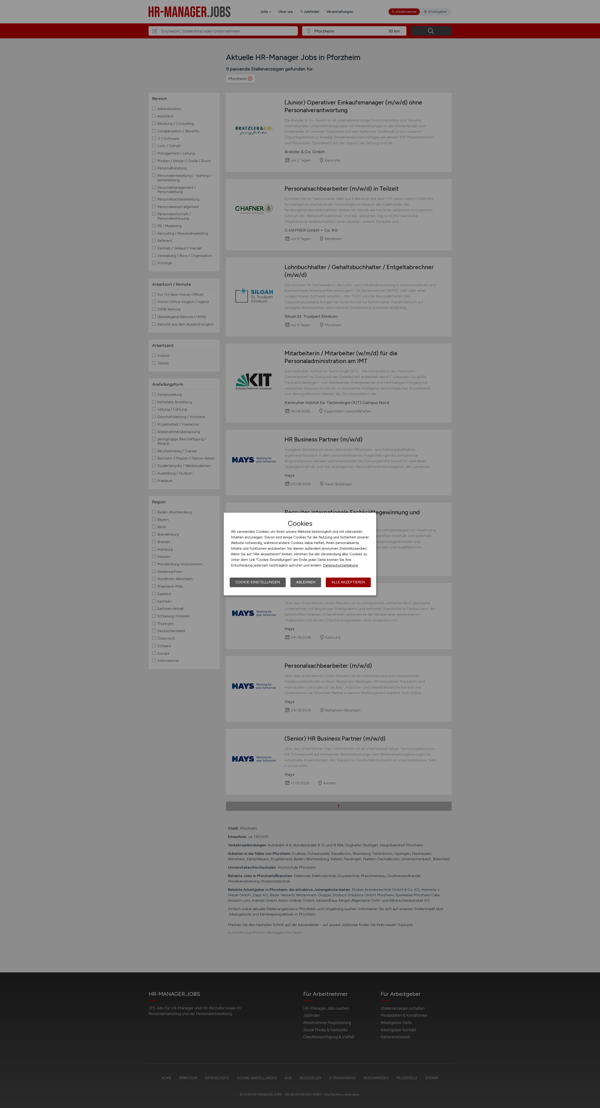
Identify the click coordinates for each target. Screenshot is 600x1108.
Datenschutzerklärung (340, 565)
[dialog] (300, 554)
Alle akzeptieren (348, 582)
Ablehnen (305, 582)
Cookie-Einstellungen (258, 582)
